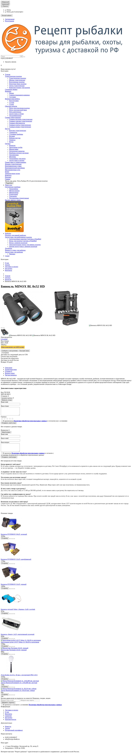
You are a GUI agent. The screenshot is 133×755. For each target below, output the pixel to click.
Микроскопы (13, 192)
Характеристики (11, 369)
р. (5, 6)
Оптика (7, 144)
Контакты (8, 270)
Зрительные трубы (15, 147)
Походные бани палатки (17, 84)
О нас (7, 263)
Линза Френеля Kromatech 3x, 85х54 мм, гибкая (18, 690)
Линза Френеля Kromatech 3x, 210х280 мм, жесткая (19, 683)
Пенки (11, 93)
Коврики (8, 91)
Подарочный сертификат (14, 730)
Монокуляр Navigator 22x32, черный (14, 650)
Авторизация (9, 19)
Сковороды (13, 132)
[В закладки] (12, 538)
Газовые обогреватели (17, 123)
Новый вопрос (6, 432)
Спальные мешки (11, 89)
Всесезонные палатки (17, 82)
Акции (7, 265)
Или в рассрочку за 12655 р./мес (12, 347)
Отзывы (8, 371)
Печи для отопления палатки (19, 108)
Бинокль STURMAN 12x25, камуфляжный (16, 559)
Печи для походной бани (18, 110)
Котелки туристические (17, 130)
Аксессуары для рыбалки (14, 252)
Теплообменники (15, 115)
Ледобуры (8, 248)
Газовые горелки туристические (20, 121)
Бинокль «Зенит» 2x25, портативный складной (17, 634)
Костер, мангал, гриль (13, 200)
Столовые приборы (16, 134)
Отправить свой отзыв (9, 423)
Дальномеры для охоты (17, 158)
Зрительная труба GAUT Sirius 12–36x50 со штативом (20, 642)
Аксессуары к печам (16, 114)
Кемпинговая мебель (12, 99)
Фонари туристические (13, 164)
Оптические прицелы (17, 151)
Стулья (11, 102)
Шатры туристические (17, 80)
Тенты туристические (17, 86)
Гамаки (7, 179)
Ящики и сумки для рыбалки (15, 250)
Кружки (12, 136)
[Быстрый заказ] (10, 538)
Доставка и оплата (11, 267)
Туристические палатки (13, 76)
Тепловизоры (14, 155)
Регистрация (9, 21)
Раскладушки (14, 101)
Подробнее (9, 183)
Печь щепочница (15, 112)
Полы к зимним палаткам (18, 243)
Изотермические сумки (13, 166)
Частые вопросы (11, 375)
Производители (10, 719)
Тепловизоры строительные (19, 198)
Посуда (7, 129)
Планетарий (13, 194)
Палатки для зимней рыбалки (15, 235)
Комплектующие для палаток (19, 87)
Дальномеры (13, 189)
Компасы (8, 175)
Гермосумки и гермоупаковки (15, 162)
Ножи (7, 172)
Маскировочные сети (12, 170)
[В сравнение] (14, 538)
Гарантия (8, 716)
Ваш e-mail (4, 438)
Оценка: (4, 417)
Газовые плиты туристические (20, 125)
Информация (5, 706)
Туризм (7, 74)
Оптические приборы (12, 187)
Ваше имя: (4, 402)
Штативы (12, 157)
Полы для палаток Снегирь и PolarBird (23, 241)
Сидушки (12, 97)
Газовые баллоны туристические (20, 119)
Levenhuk (4, 339)
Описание (8, 368)
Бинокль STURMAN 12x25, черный (13, 584)
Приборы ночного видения (18, 153)
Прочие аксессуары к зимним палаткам (23, 246)
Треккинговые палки (12, 173)
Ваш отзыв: (5, 406)
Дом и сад (8, 185)
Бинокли (12, 145)
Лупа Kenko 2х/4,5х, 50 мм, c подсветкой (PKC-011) (19, 675)
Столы (11, 104)
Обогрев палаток (11, 106)
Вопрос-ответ (10, 373)
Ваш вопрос (5, 442)
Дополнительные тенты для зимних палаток (25, 245)
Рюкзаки (8, 177)
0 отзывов (5, 353)
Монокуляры (13, 149)
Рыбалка (8, 233)
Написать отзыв (7, 400)
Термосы (12, 140)
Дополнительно (6, 723)
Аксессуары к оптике (16, 160)
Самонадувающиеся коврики (19, 95)
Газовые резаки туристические (20, 127)
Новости (8, 726)
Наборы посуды (14, 138)
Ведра (11, 142)
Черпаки (12, 254)
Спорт (7, 256)
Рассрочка (8, 268)
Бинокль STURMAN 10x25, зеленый (14, 534)
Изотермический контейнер (15, 168)
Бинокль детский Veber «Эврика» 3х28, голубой (18, 609)
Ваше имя (4, 434)
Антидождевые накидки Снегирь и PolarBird (25, 239)
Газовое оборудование (13, 117)
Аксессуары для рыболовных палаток (18, 237)
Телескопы (13, 196)
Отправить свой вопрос (9, 457)
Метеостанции (14, 191)
